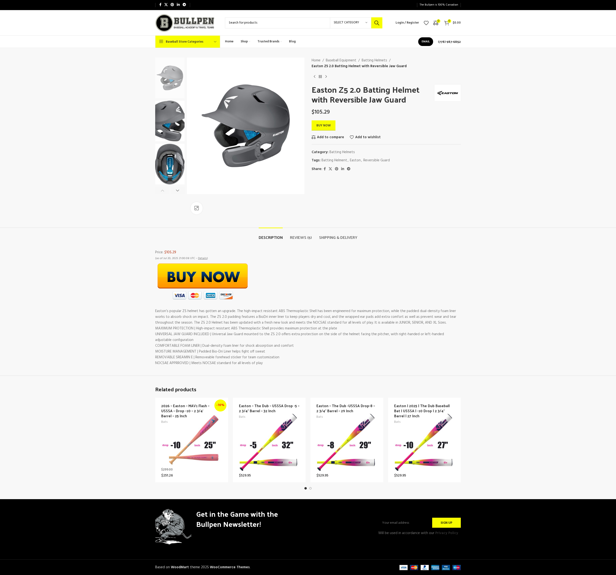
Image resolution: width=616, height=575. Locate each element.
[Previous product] (314, 77)
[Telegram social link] (184, 4)
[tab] (271, 235)
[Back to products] (320, 77)
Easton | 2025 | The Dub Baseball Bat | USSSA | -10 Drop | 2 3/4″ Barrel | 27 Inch (422, 410)
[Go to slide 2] (310, 488)
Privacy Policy (446, 533)
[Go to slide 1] (305, 488)
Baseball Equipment (341, 60)
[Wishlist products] (426, 23)
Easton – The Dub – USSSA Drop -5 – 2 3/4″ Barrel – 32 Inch (269, 408)
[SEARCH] (376, 22)
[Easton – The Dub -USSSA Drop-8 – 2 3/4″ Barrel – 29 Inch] (346, 440)
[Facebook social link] (160, 4)
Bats (164, 422)
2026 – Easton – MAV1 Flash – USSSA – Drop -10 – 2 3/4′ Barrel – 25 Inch (185, 410)
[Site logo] (185, 23)
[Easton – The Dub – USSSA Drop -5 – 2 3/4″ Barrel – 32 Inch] (269, 440)
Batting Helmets (374, 60)
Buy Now (323, 125)
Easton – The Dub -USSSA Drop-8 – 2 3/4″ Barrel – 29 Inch (345, 408)
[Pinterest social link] (172, 4)
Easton (355, 160)
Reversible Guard (376, 160)
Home (316, 60)
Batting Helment (334, 160)
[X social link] (166, 4)
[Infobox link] (449, 41)
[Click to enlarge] (197, 208)
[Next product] (326, 77)
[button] (162, 190)
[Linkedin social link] (178, 4)
